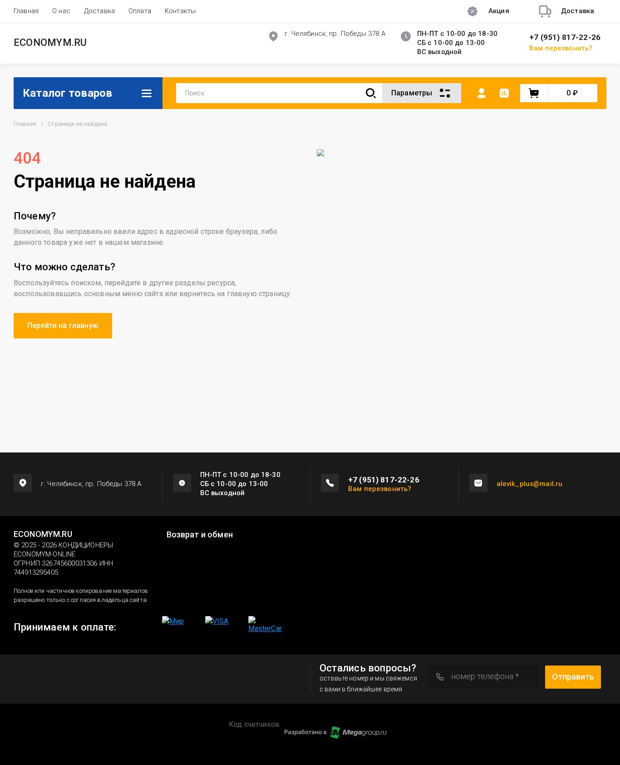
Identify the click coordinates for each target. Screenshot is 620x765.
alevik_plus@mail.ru (530, 484)
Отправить (573, 676)
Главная (26, 11)
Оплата (139, 11)
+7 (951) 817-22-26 (564, 37)
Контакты (180, 11)
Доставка (99, 11)
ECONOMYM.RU (50, 42)
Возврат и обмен (200, 534)
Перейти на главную (62, 325)
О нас (61, 11)
